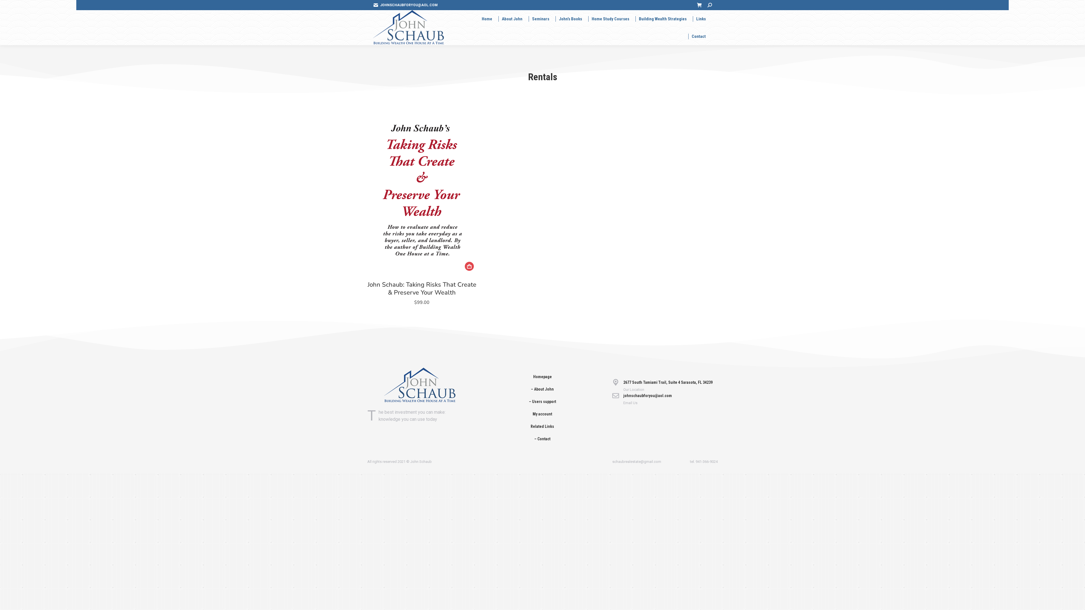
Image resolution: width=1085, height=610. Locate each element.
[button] (469, 266)
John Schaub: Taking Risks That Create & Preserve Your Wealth (422, 288)
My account (542, 414)
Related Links (542, 426)
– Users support (542, 401)
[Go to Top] (1076, 601)
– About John (542, 389)
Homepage (542, 376)
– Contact (542, 439)
